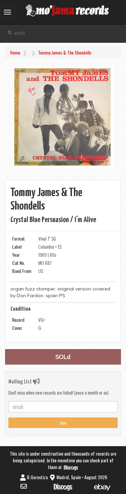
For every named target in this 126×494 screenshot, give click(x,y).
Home (15, 52)
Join (63, 423)
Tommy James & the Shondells (64, 52)
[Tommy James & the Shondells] (63, 117)
